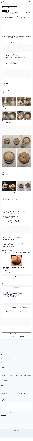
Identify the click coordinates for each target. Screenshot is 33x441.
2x (16, 276)
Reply (31, 356)
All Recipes (3, 6)
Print (9, 272)
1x (15, 276)
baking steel (17, 176)
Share (6, 272)
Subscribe (22, 336)
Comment (2, 402)
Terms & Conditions (16, 434)
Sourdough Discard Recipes (13, 6)
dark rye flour (5, 200)
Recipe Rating (2, 399)
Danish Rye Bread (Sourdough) (15, 330)
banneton (21, 216)
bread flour (5, 206)
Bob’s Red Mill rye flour (5, 83)
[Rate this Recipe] (8, 11)
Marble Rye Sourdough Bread (5, 330)
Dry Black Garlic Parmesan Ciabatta (27, 341)
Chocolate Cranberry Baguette (5, 341)
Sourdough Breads (7, 6)
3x (17, 276)
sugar (5, 205)
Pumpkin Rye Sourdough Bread (24, 330)
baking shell (4, 219)
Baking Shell (7, 176)
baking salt (5, 204)
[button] (5, 101)
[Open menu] (31, 1)
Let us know (15, 314)
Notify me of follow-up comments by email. (6, 412)
